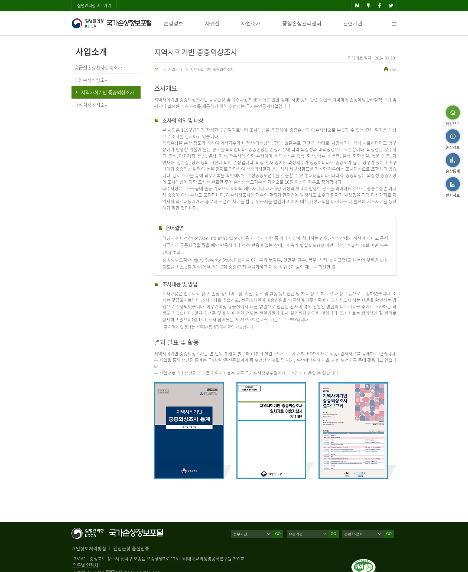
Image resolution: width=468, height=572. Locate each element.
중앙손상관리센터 (301, 23)
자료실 (212, 23)
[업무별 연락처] (86, 565)
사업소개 (251, 23)
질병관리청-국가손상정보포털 (111, 23)
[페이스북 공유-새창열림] (379, 5)
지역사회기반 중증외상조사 (212, 69)
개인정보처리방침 (89, 548)
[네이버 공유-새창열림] (357, 5)
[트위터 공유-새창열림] (390, 5)
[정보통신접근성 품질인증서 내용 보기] (364, 562)
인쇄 (392, 69)
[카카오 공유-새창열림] (368, 5)
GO (278, 534)
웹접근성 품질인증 (131, 548)
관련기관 (352, 23)
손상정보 (173, 23)
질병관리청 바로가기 (94, 5)
